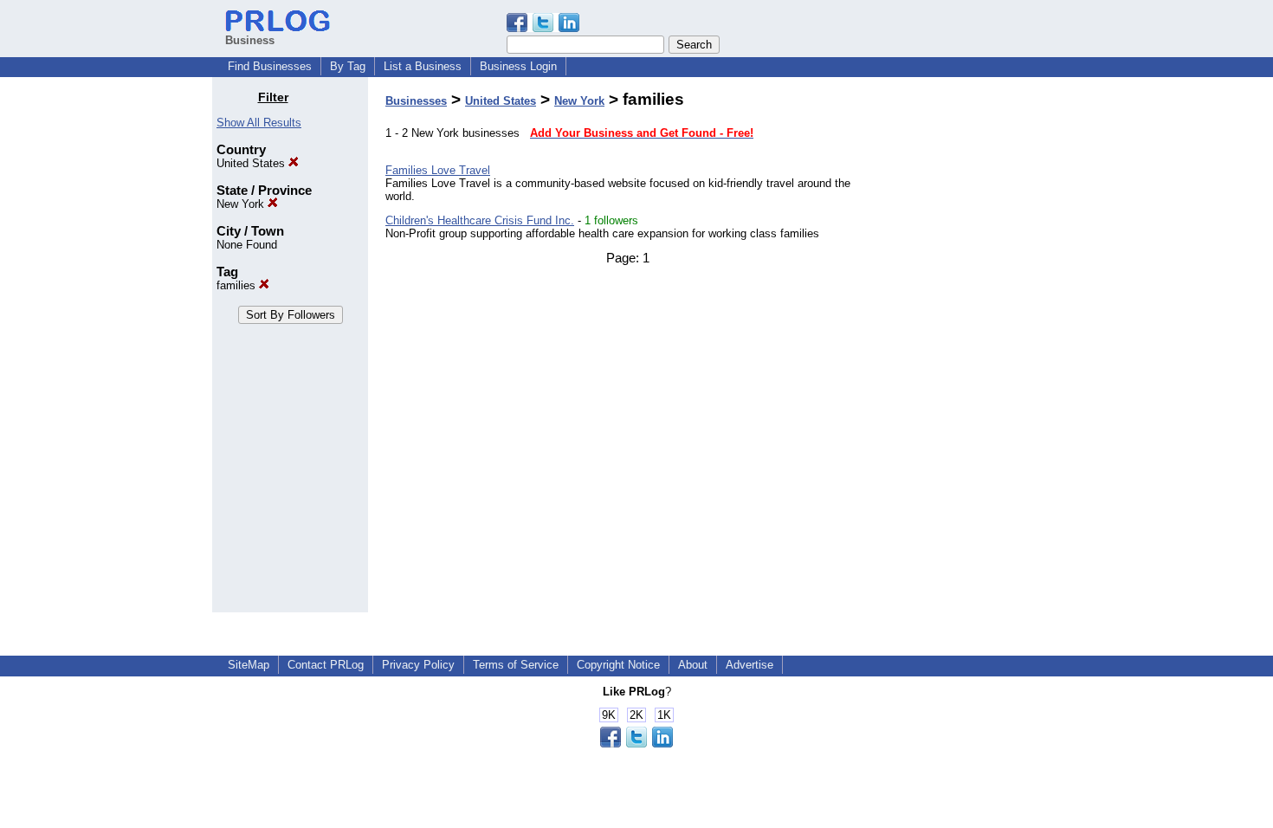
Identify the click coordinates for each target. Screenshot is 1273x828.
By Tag (347, 66)
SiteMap (248, 664)
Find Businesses (270, 66)
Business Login (518, 66)
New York (242, 203)
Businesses (416, 100)
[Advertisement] (972, 350)
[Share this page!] (543, 28)
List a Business (423, 66)
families (237, 285)
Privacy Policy (418, 664)
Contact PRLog (326, 664)
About (693, 664)
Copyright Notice (618, 664)
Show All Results (258, 122)
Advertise (749, 664)
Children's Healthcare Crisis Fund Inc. (479, 220)
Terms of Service (516, 664)
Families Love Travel (437, 170)
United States (252, 163)
